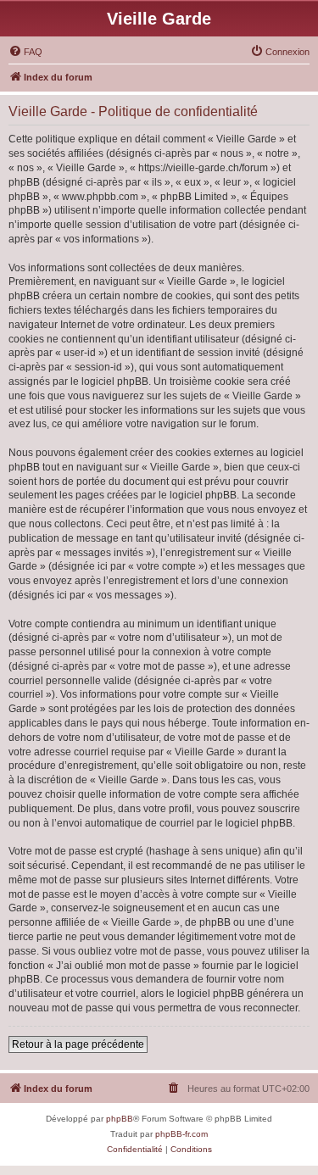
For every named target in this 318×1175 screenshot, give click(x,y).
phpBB (119, 1118)
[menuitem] (25, 52)
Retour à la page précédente (78, 1044)
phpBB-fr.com (181, 1134)
